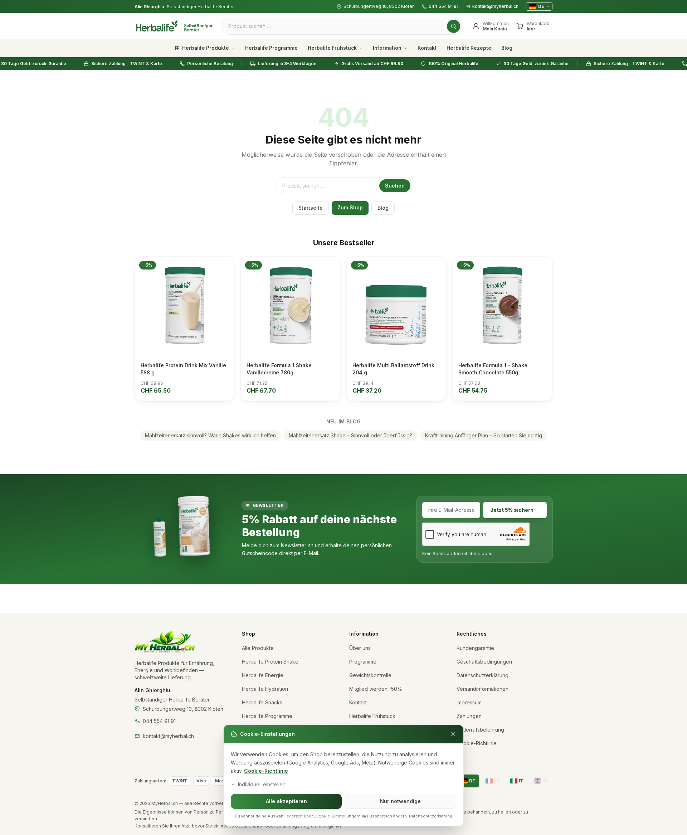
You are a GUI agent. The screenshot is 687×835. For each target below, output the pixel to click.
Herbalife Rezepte (469, 48)
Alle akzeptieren (286, 801)
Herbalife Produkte (205, 48)
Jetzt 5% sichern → (515, 510)
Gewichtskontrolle (370, 675)
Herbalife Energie (262, 675)
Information (387, 48)
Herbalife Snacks (262, 702)
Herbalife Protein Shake (270, 662)
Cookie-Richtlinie (266, 771)
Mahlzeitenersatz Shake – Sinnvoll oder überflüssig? (350, 435)
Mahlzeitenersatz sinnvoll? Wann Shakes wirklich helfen (210, 435)
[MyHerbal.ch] (165, 641)
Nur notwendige (400, 801)
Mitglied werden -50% (375, 689)
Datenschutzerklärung (482, 675)
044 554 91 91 (443, 6)
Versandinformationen (482, 689)
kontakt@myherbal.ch (495, 6)
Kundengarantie (475, 648)
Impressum (469, 702)
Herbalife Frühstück (332, 48)
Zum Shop (350, 207)
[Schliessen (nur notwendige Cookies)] (453, 734)
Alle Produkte (258, 648)
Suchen (395, 186)
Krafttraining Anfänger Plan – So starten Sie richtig (483, 435)
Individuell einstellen (262, 784)
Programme (362, 662)
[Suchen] (453, 26)
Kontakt (427, 48)
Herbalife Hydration (265, 689)
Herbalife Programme (271, 48)
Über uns (360, 648)
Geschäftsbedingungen (484, 662)
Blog (506, 48)
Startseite (310, 208)
